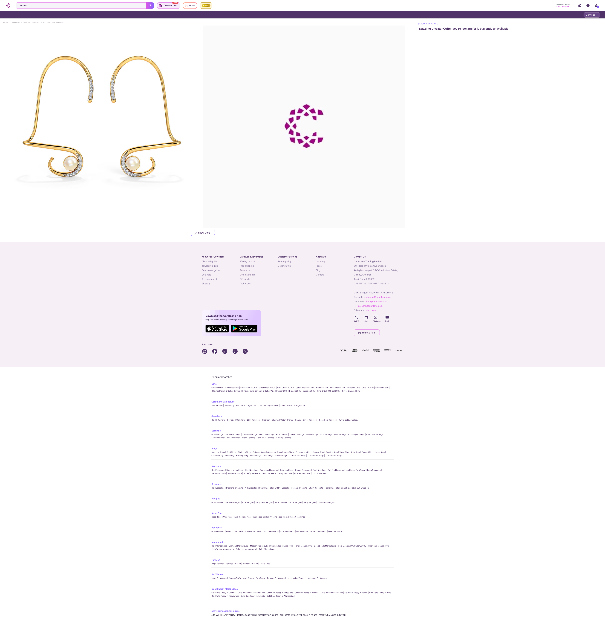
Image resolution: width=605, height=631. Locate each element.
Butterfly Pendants (318, 531)
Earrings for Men (233, 563)
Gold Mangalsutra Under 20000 (352, 546)
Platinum (266, 420)
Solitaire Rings (259, 452)
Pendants (216, 527)
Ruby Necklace (286, 470)
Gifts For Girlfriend (234, 391)
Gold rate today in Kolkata (253, 596)
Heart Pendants (335, 531)
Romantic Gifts (353, 387)
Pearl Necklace (319, 470)
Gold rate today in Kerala (356, 592)
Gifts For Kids (368, 387)
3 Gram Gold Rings (297, 455)
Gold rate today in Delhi (332, 592)
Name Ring (380, 452)
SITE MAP (215, 615)
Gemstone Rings (274, 452)
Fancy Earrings (233, 438)
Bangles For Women (276, 578)
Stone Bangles (295, 502)
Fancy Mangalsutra (303, 546)
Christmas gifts (232, 387)
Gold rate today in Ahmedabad (280, 596)
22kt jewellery (253, 420)
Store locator (286, 405)
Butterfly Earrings (283, 438)
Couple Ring (318, 452)
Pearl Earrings (340, 434)
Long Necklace (374, 470)
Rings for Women (219, 578)
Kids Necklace (251, 470)
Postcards (240, 405)
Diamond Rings (218, 452)
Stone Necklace (235, 473)
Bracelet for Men (250, 563)
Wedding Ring (332, 452)
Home (7, 22)
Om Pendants (302, 531)
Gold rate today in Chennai (223, 592)
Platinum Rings (244, 452)
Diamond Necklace (234, 470)
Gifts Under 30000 (267, 387)
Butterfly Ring (242, 455)
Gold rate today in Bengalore (280, 592)
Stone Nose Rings (297, 517)
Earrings (17, 22)
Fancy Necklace (285, 473)
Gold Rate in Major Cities (224, 589)
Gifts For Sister (381, 387)
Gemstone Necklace (269, 470)
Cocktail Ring (217, 455)
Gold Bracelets (217, 488)
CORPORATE (285, 615)
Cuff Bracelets (363, 488)
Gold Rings (231, 452)
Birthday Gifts (322, 387)
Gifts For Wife (268, 391)
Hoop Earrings (312, 434)
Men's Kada (265, 563)
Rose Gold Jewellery (328, 420)
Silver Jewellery (310, 420)
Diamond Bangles (232, 502)
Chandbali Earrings (374, 434)
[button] (101, 127)
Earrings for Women (237, 578)
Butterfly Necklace (252, 473)
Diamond (221, 420)
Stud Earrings (326, 434)
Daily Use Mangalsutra (246, 549)
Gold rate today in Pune (380, 592)
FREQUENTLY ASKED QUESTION (332, 615)
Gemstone (240, 420)
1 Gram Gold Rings (334, 455)
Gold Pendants (217, 531)
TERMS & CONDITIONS (246, 615)
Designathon (299, 405)
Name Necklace (218, 473)
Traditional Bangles (326, 502)
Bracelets (216, 484)
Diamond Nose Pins (247, 517)
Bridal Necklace (269, 473)
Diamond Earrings (32, 22)
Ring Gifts (321, 391)
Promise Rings (281, 455)
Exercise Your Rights (268, 615)
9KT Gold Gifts (334, 391)
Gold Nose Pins (230, 517)
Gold (213, 420)
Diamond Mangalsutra (238, 546)
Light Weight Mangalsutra (222, 549)
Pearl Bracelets (266, 488)
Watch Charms (286, 420)
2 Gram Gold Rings (315, 455)
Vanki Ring (344, 452)
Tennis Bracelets (299, 488)
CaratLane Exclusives (223, 401)
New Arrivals (217, 405)
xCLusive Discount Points (304, 615)
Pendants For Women (295, 578)
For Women (217, 574)
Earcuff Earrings (218, 438)
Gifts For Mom (217, 391)
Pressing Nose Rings (279, 517)
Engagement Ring (303, 452)
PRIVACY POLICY (228, 615)
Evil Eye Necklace (336, 470)
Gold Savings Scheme (268, 405)
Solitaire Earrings (249, 434)
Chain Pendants (287, 531)
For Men (215, 560)
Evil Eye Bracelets (282, 488)
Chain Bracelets (316, 488)
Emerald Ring (367, 452)
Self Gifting (229, 405)
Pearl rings (268, 455)
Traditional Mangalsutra (378, 546)
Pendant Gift (281, 391)
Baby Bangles (310, 502)
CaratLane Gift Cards (305, 387)
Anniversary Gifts (337, 387)
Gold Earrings (217, 434)
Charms (275, 420)
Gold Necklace (218, 470)
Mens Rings (289, 452)
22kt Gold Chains (319, 473)
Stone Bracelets (348, 488)
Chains (298, 420)
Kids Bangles (248, 502)
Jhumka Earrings (296, 434)
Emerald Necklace (302, 473)
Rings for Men (217, 563)
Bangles (215, 498)
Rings (214, 448)
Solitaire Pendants (253, 531)
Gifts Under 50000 (285, 387)
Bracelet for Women (256, 578)
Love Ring (229, 455)
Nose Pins (216, 513)
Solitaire (230, 420)
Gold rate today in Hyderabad (251, 592)
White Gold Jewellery (348, 420)
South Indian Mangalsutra (281, 546)
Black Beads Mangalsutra (325, 546)
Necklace (216, 466)
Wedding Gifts (309, 391)
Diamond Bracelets (234, 488)
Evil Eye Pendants (271, 531)
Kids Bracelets (251, 488)
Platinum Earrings (266, 434)
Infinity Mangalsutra (266, 549)
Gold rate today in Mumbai (307, 592)
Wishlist (588, 5)
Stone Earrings (248, 438)
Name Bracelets (332, 488)
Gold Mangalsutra (219, 546)
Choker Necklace (303, 470)
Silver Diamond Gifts (351, 391)
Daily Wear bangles (264, 502)
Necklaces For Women (355, 470)
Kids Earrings (282, 434)
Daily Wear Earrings (265, 438)
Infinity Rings (255, 455)
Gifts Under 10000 (248, 387)
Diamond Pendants (234, 531)
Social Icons (357, 317)
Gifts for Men (217, 387)
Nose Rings (216, 517)
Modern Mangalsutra (259, 546)
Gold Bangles (217, 502)
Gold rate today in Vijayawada (225, 596)
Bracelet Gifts (295, 391)
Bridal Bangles (280, 502)
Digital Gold (252, 405)
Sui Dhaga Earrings (356, 434)
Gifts (214, 383)
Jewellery (216, 416)
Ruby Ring (355, 452)
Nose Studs (263, 517)
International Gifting (252, 391)
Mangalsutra (218, 542)
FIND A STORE (368, 333)
